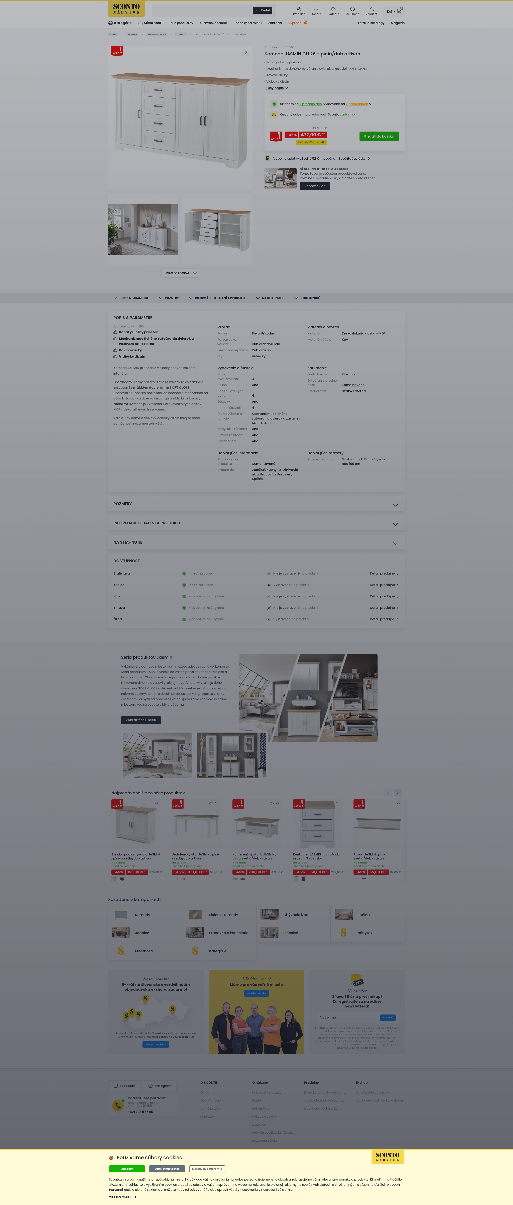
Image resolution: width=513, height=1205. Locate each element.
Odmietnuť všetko (167, 1169)
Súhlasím (127, 1169)
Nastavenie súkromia (207, 1169)
